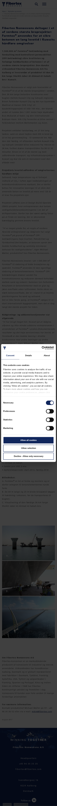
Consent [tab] (10, 355)
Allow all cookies (28, 440)
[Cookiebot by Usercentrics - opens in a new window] (42, 348)
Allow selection (28, 448)
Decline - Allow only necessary (28, 456)
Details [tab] (28, 355)
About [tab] (47, 355)
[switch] (50, 411)
